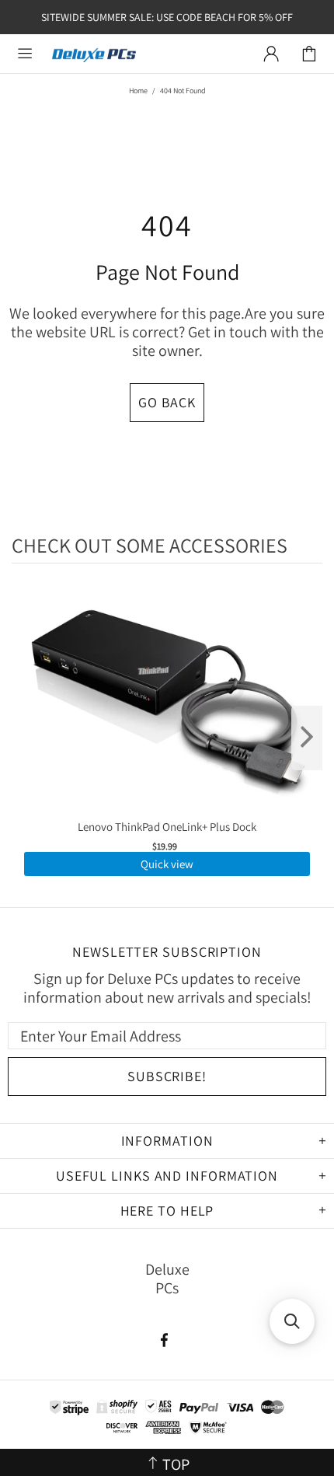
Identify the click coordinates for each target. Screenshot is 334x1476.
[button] (292, 1321)
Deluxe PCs (94, 54)
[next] (306, 738)
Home (138, 90)
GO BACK (167, 402)
